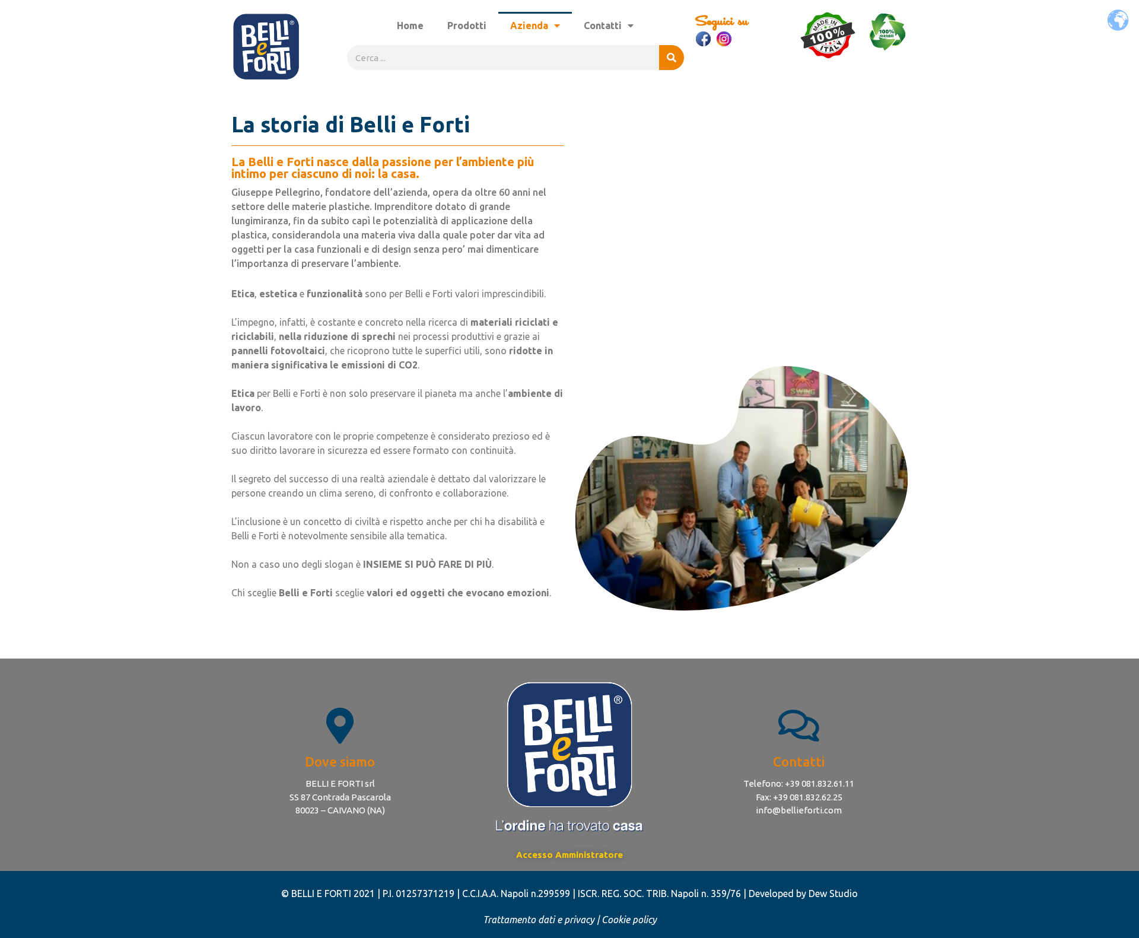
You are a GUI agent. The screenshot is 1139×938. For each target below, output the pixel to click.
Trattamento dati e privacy (538, 919)
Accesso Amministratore (569, 855)
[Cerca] (671, 57)
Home (410, 25)
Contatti (603, 25)
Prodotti (466, 25)
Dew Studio (833, 893)
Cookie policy (629, 919)
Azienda (529, 25)
